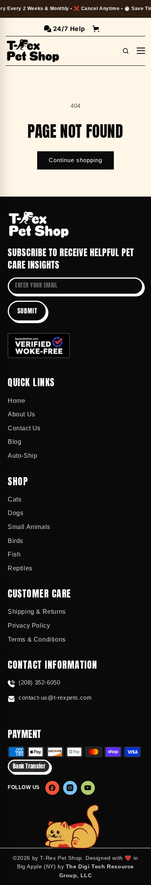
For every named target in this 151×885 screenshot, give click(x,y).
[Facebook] (52, 788)
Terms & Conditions (37, 639)
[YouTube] (88, 788)
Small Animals (29, 527)
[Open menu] (141, 51)
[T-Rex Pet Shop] (39, 225)
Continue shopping (75, 160)
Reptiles (20, 568)
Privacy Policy (29, 625)
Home (16, 400)
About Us (21, 414)
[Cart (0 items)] (96, 29)
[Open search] (125, 50)
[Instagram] (70, 788)
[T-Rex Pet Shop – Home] (33, 50)
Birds (15, 541)
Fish (14, 554)
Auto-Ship (22, 455)
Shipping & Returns (37, 611)
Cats (14, 499)
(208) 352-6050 (39, 682)
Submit (27, 310)
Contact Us (24, 428)
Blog (14, 441)
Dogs (15, 513)
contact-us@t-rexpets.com (55, 697)
